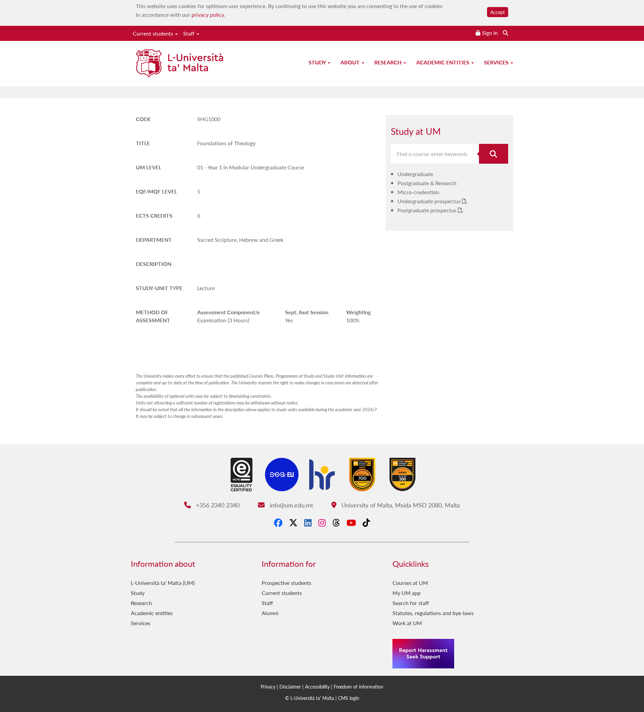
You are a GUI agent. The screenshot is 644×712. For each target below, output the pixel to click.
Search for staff (410, 603)
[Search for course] (493, 154)
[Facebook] (278, 522)
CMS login (348, 698)
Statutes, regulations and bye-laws (433, 613)
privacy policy (208, 14)
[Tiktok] (366, 522)
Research (388, 62)
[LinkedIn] (308, 522)
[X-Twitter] (293, 522)
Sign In (490, 33)
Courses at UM (410, 583)
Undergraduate (415, 174)
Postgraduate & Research (427, 183)
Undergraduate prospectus (429, 201)
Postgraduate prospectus (427, 210)
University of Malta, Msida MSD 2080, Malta (399, 505)
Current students (153, 33)
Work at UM (407, 623)
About (350, 62)
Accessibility (317, 686)
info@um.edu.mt (290, 505)
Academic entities (443, 62)
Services (497, 62)
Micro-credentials (418, 192)
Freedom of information (358, 686)
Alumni (270, 613)
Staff (189, 33)
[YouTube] (351, 522)
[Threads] (336, 522)
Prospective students (286, 583)
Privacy (268, 686)
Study (318, 62)
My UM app (406, 593)
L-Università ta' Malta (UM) (163, 583)
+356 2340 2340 (216, 505)
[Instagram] (322, 522)
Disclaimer (290, 686)
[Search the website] (505, 33)
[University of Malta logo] (179, 64)
